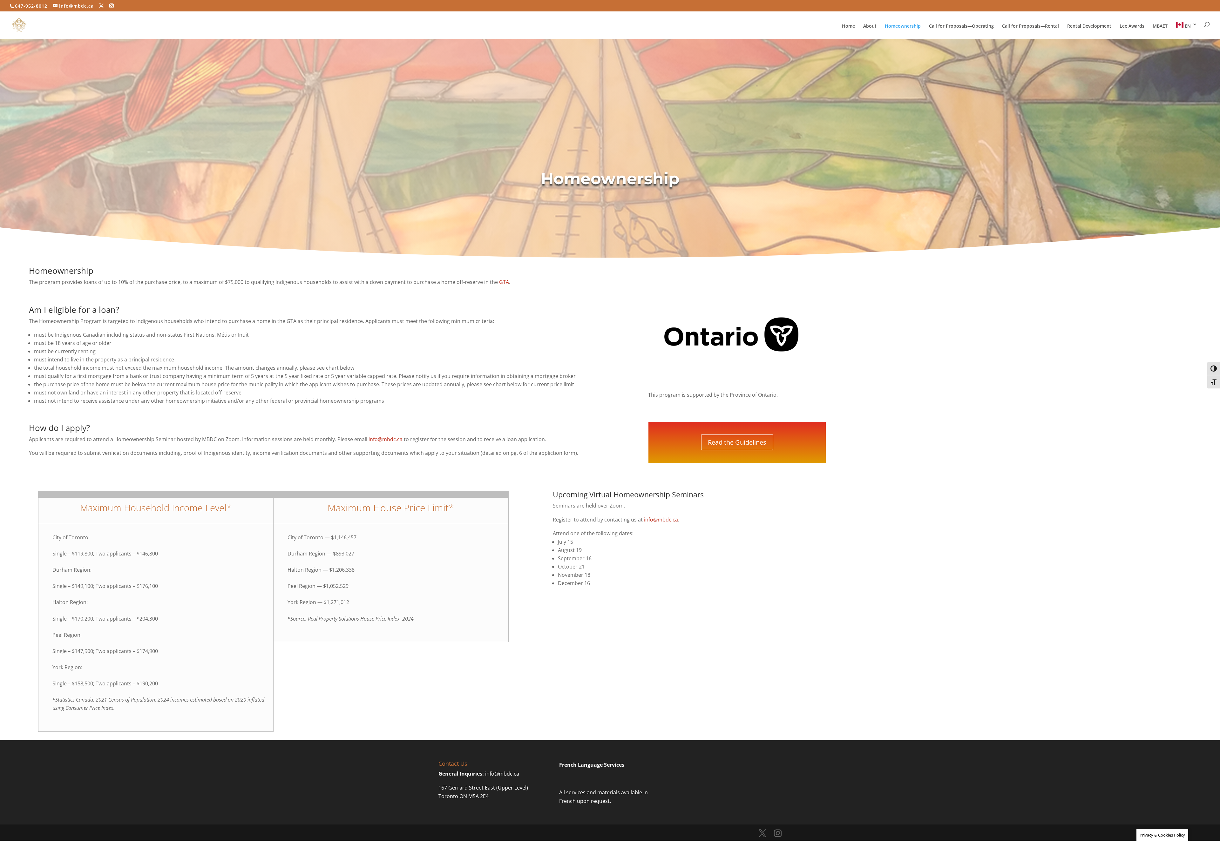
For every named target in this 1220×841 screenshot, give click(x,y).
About (870, 26)
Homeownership (903, 26)
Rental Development (1089, 26)
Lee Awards (1132, 26)
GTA (504, 282)
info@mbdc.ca (386, 439)
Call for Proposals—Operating (961, 26)
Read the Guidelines (737, 442)
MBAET (1160, 26)
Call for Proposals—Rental (1030, 26)
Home (848, 26)
